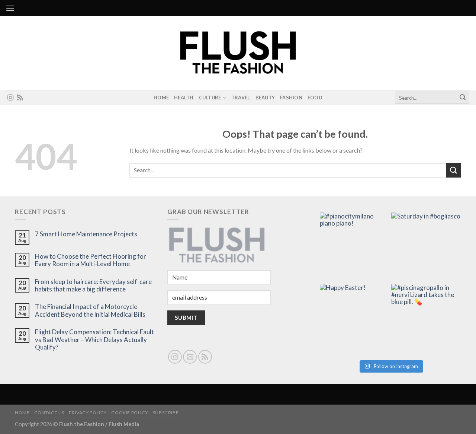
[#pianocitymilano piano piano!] (355, 248)
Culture (210, 97)
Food (315, 97)
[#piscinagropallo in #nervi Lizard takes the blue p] (426, 319)
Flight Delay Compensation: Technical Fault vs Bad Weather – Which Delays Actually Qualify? (94, 339)
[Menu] (10, 8)
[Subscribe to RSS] (20, 98)
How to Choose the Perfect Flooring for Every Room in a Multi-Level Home (90, 260)
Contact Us (49, 412)
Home (161, 97)
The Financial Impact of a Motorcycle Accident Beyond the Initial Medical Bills (90, 310)
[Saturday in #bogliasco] (426, 248)
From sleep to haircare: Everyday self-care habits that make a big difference (93, 285)
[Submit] (462, 98)
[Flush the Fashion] (238, 53)
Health (184, 97)
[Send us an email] (190, 357)
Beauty (265, 97)
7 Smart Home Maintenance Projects (86, 234)
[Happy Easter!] (355, 319)
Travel (240, 97)
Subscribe (166, 412)
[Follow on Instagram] (10, 98)
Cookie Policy (129, 412)
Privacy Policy (88, 412)
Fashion (291, 97)
